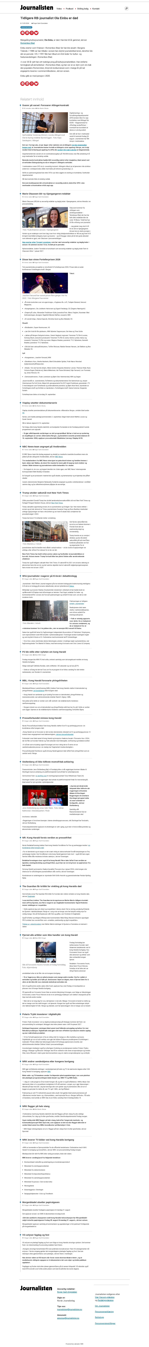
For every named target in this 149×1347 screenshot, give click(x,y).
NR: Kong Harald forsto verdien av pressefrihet (46, 837)
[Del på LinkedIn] (27, 33)
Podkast (69, 9)
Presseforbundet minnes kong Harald (41, 718)
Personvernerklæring (104, 1311)
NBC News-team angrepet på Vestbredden (44, 446)
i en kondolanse (38, 691)
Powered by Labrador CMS (74, 1344)
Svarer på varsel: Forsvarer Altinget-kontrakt (45, 105)
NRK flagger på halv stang (36, 1106)
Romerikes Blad (27, 43)
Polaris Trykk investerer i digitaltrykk (41, 1014)
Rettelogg (99, 1317)
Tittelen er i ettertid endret (31, 924)
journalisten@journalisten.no (69, 1309)
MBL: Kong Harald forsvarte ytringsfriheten (44, 680)
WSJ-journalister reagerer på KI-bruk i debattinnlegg (49, 576)
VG (23, 413)
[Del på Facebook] (22, 33)
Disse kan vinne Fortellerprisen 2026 (41, 259)
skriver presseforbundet (64, 734)
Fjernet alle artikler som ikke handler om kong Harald (50, 935)
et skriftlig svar (41, 776)
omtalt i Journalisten (77, 604)
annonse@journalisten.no (68, 1318)
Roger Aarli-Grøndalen (67, 1292)
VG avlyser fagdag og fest (35, 1235)
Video (59, 9)
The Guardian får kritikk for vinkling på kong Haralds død (51, 886)
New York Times (57, 503)
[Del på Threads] (31, 33)
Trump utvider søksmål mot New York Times (45, 493)
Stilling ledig (82, 9)
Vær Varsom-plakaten (104, 1297)
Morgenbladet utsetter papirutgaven (40, 1202)
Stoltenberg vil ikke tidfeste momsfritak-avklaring (48, 762)
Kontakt (96, 9)
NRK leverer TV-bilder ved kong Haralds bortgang (48, 1140)
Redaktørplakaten (106, 1300)
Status (71, 586)
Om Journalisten (102, 1306)
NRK (48, 1072)
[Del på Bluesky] (36, 33)
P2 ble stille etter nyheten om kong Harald (44, 652)
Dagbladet (31, 896)
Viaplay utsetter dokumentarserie (39, 403)
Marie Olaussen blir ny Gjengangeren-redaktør (46, 193)
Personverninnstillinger (105, 1323)
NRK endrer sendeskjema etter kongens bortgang (48, 1061)
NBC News (59, 457)
